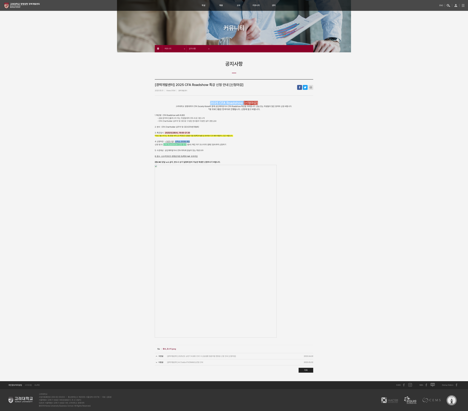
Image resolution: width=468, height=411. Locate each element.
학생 (203, 5)
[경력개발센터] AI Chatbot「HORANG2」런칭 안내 (185, 362)
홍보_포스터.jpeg (169, 349)
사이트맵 (28, 385)
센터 (274, 5)
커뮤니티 (256, 5)
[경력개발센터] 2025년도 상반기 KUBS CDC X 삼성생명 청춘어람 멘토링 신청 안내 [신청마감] (201, 356)
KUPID (37, 385)
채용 (221, 5)
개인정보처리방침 (15, 385)
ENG (441, 5)
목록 (306, 370)
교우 (238, 5)
